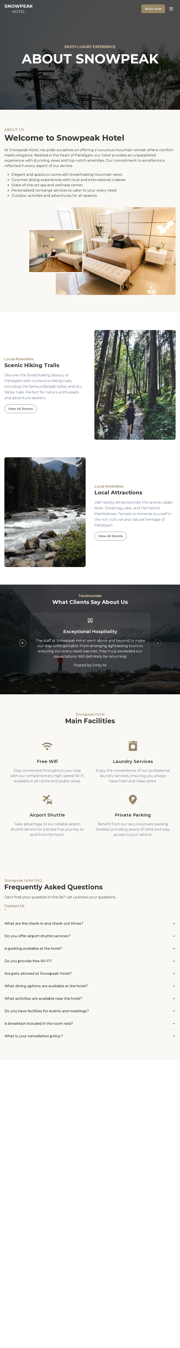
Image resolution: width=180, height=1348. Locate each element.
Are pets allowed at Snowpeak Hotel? (38, 973)
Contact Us (14, 906)
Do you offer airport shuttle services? (37, 936)
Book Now (153, 9)
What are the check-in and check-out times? (43, 923)
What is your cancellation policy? (33, 1036)
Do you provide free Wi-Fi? (28, 961)
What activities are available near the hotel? (43, 998)
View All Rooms (20, 409)
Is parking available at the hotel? (33, 948)
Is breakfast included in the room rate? (38, 1023)
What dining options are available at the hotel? (46, 986)
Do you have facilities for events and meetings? (46, 1011)
